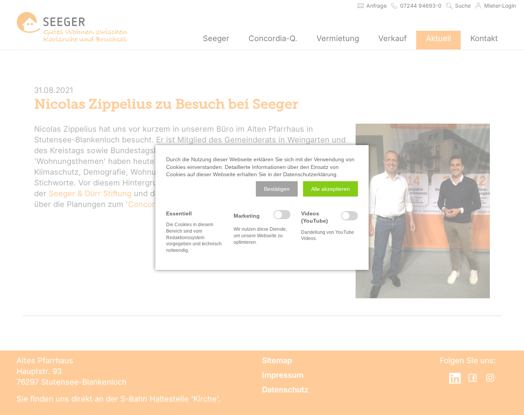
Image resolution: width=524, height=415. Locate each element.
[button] (277, 189)
